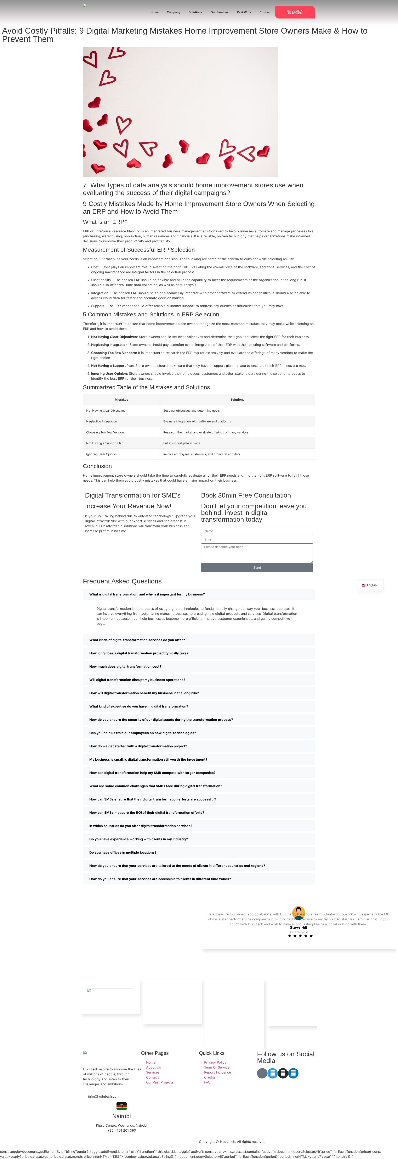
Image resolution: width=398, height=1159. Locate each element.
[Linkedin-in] (293, 1073)
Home (154, 12)
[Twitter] (272, 1073)
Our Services (220, 12)
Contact (265, 12)
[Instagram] (283, 1073)
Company (173, 12)
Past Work (244, 12)
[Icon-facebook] (262, 1073)
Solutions (195, 12)
